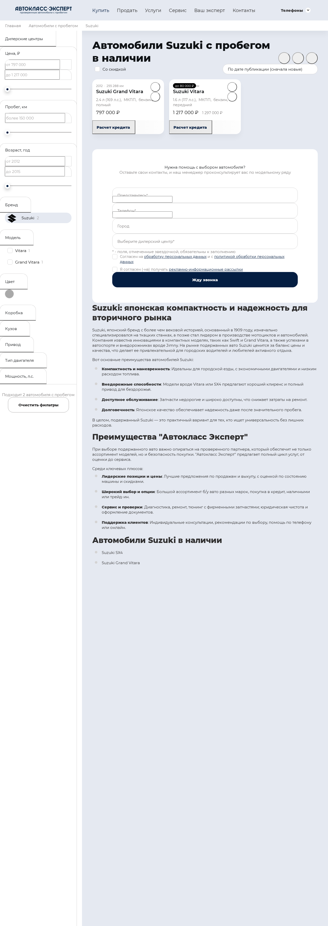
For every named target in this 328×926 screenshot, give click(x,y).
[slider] (7, 89)
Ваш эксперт (209, 10)
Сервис (178, 10)
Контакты (244, 10)
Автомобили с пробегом (53, 25)
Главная (13, 25)
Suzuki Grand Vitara (121, 562)
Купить (100, 10)
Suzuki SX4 (112, 552)
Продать (127, 10)
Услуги (153, 10)
